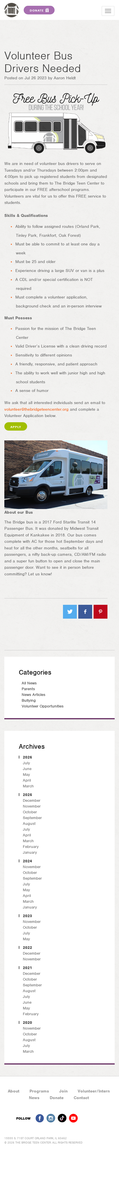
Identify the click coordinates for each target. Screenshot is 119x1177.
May (26, 774)
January (30, 852)
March (28, 786)
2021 (27, 967)
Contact (81, 1097)
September (32, 817)
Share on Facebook (85, 612)
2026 (27, 757)
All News (29, 683)
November (32, 806)
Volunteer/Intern (94, 1091)
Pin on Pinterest (100, 612)
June (27, 768)
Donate (57, 1097)
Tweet (70, 612)
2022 (27, 947)
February (31, 846)
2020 (27, 1022)
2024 (27, 861)
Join (63, 1091)
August (29, 823)
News (34, 1097)
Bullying (29, 700)
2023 (27, 915)
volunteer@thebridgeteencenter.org (36, 409)
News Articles (33, 694)
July (26, 763)
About (13, 1091)
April (27, 780)
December (31, 800)
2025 (27, 794)
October (30, 812)
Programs (39, 1091)
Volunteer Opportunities (43, 706)
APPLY (15, 427)
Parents (28, 688)
